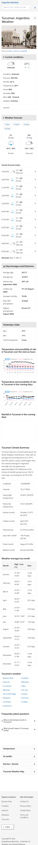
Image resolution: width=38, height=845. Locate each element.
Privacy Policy (25, 806)
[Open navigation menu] (34, 7)
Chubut (24, 694)
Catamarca (7, 706)
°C (25, 67)
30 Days (7, 129)
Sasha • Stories (13, 51)
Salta (23, 686)
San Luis (24, 690)
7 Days (7, 124)
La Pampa (7, 702)
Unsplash (24, 51)
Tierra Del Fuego (9, 694)
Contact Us (24, 802)
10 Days (16, 124)
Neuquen (6, 698)
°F (28, 67)
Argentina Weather (10, 3)
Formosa (24, 698)
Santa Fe (6, 682)
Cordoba (24, 678)
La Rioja (24, 702)
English (7, 827)
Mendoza (25, 682)
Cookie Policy (25, 810)
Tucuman (5, 819)
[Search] (29, 7)
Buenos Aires (8, 678)
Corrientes (7, 686)
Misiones (6, 690)
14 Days (26, 124)
